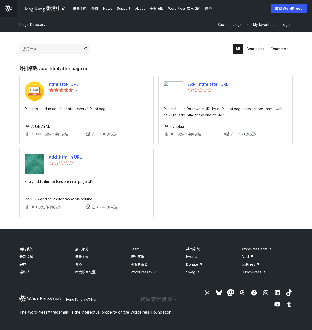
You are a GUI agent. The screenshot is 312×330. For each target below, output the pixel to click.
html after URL (64, 84)
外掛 (78, 264)
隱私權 (25, 272)
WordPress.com (256, 249)
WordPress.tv (143, 272)
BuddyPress (253, 272)
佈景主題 (82, 257)
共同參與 (193, 249)
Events (191, 257)
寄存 (23, 264)
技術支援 (137, 257)
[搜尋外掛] (85, 49)
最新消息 (26, 257)
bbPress (250, 264)
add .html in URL (65, 157)
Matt (247, 257)
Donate (194, 264)
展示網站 (82, 249)
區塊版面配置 (85, 272)
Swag (192, 272)
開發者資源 (139, 264)
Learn (135, 249)
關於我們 (26, 249)
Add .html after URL (208, 84)
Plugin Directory (32, 24)
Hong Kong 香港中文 (81, 299)
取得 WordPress (288, 8)
